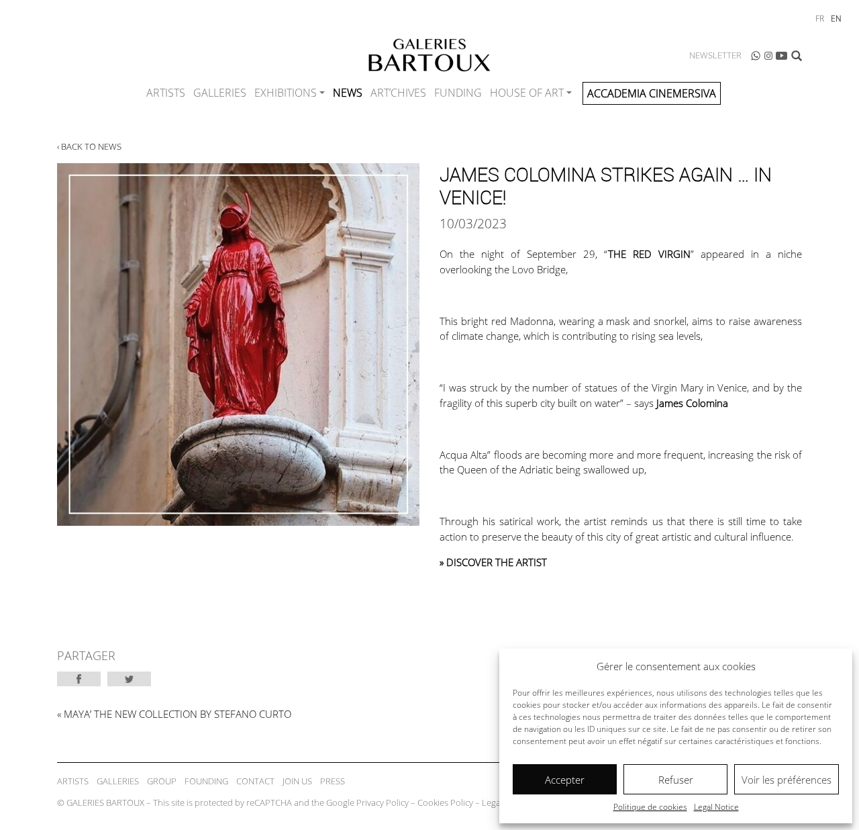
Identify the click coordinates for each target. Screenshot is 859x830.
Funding (458, 92)
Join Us (297, 781)
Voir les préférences (786, 779)
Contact (255, 781)
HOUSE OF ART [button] (527, 92)
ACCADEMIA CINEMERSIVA (651, 93)
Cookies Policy (445, 802)
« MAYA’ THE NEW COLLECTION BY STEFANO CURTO (174, 714)
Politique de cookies (650, 807)
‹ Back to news (89, 146)
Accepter (565, 779)
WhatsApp (755, 56)
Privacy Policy (382, 802)
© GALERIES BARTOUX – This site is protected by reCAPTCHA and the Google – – (293, 802)
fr (819, 18)
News (347, 92)
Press (332, 781)
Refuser (675, 779)
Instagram (768, 56)
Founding (206, 781)
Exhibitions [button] (285, 92)
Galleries (219, 92)
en (836, 18)
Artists (165, 92)
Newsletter (715, 55)
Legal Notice (716, 807)
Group (161, 781)
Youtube (782, 56)
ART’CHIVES (398, 92)
